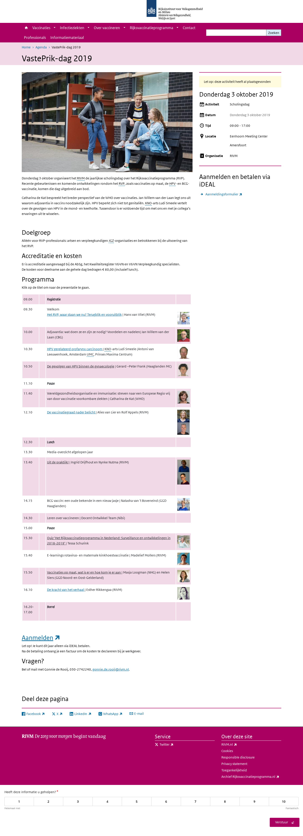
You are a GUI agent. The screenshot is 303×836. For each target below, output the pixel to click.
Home (26, 28)
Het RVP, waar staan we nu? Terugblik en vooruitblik (84, 314)
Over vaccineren (107, 27)
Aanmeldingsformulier (223, 194)
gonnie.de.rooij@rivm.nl (110, 669)
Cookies (227, 751)
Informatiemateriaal (67, 37)
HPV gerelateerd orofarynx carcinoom (75, 349)
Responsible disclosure (238, 757)
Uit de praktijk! (58, 462)
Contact (189, 27)
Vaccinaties (41, 27)
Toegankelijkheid (234, 770)
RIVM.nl (238, 744)
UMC (90, 354)
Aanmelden (41, 637)
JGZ (111, 240)
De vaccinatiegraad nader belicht (71, 412)
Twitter (176, 744)
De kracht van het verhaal (66, 590)
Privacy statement (234, 764)
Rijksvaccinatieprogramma (151, 27)
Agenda (41, 47)
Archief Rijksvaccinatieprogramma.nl (251, 776)
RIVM (81, 178)
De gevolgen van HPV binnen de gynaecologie (80, 366)
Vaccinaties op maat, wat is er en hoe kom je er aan (84, 572)
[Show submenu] (54, 28)
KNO (148, 203)
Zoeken (273, 33)
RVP (122, 183)
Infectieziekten (72, 27)
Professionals (35, 37)
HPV (172, 183)
